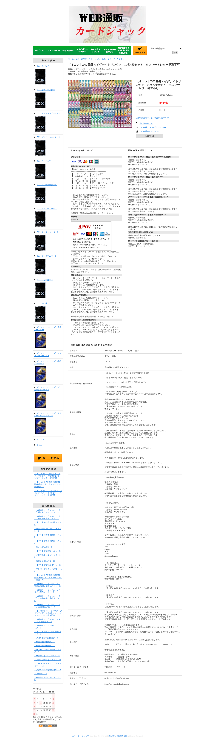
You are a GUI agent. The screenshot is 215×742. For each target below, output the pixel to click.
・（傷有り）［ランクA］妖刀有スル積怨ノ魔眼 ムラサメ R (47, 585)
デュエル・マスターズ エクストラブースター (47, 354)
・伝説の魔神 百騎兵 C (44, 642)
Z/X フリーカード (45, 280)
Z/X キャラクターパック (48, 232)
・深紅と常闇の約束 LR (45, 561)
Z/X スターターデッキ (47, 185)
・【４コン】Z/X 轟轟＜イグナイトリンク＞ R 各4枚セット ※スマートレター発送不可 (48, 475)
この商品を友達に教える (149, 131)
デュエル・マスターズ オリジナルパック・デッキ (47, 414)
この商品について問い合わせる (152, 127)
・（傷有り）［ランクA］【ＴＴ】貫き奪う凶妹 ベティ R (47, 511)
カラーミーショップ (80, 736)
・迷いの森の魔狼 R (43, 547)
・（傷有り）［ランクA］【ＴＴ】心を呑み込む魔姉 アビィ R (47, 598)
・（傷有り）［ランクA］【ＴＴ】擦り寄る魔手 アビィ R (47, 517)
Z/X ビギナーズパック (47, 208)
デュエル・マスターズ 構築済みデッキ (47, 362)
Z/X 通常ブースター (46, 90)
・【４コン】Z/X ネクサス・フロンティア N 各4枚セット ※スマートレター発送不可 (48, 493)
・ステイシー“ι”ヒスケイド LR (47, 660)
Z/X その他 (42, 303)
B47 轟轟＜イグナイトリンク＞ (110, 59)
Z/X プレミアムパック (47, 256)
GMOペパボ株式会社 (118, 736)
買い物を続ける (146, 123)
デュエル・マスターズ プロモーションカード (47, 388)
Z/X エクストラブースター (48, 113)
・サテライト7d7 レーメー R (47, 656)
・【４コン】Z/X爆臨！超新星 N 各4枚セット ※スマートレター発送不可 (48, 484)
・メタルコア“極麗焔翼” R (46, 638)
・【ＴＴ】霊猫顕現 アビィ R (47, 565)
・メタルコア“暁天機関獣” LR (47, 670)
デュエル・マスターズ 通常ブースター (47, 328)
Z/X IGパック (43, 66)
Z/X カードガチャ (45, 161)
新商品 (39, 445)
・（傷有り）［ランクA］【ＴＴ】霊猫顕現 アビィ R (47, 606)
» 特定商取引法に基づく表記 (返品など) (152, 118)
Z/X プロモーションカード (48, 137)
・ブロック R (40, 673)
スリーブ (40, 439)
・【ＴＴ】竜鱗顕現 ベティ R (47, 551)
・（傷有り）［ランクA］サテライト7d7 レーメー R (47, 591)
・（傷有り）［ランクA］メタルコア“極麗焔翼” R (47, 620)
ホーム (71, 59)
